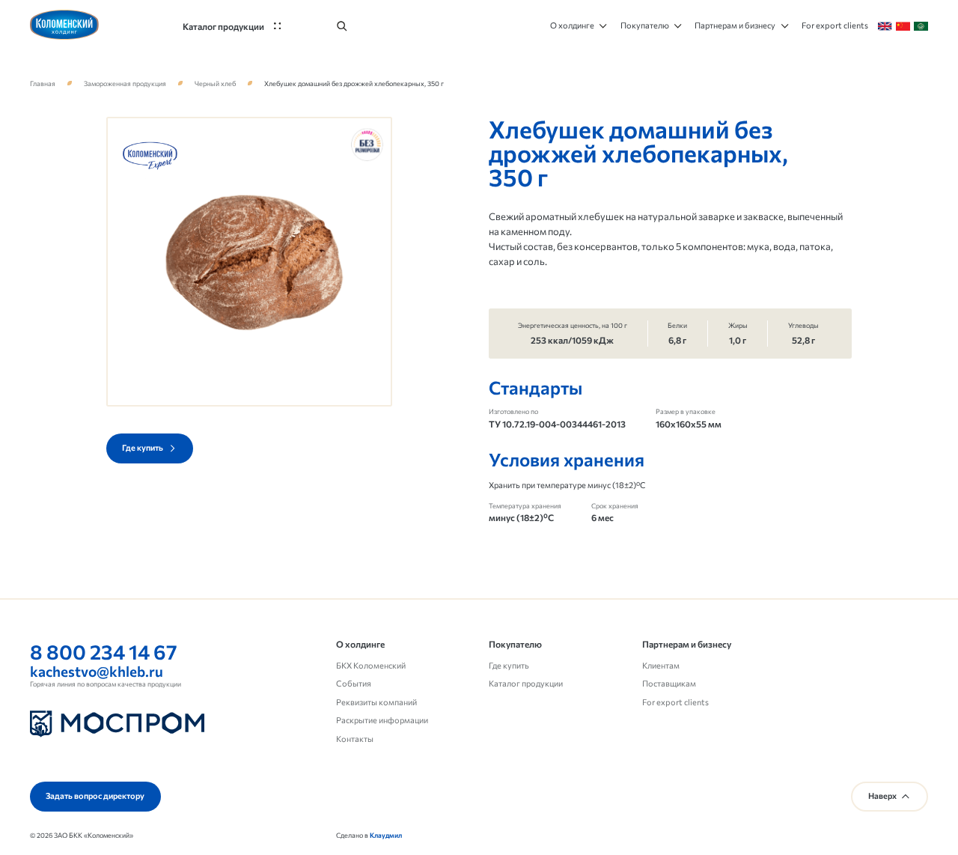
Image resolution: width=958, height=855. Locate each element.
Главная (42, 83)
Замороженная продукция (125, 83)
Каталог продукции (526, 683)
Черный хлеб (215, 83)
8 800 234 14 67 (103, 651)
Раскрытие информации (382, 720)
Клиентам (661, 665)
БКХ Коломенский (371, 665)
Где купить (509, 665)
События (353, 683)
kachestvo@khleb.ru (96, 671)
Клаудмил (386, 835)
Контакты (354, 738)
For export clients (675, 702)
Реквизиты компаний (376, 702)
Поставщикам (669, 683)
